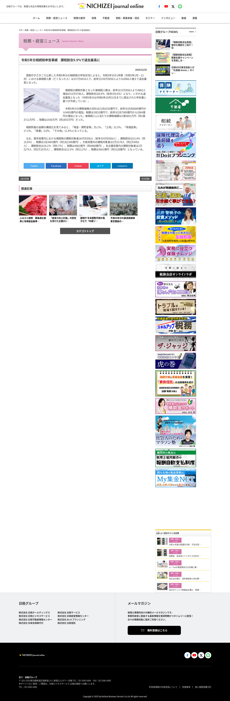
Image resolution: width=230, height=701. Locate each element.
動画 (183, 18)
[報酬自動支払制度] (175, 458)
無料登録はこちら (157, 630)
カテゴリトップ (85, 231)
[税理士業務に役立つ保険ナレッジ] (175, 253)
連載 (194, 18)
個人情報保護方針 (203, 686)
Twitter (34, 165)
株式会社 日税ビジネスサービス (34, 615)
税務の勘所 (79, 18)
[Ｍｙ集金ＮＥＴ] (175, 478)
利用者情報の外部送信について (163, 686)
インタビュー (168, 18)
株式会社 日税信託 (67, 622)
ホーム (36, 18)
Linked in (122, 165)
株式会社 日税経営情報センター (73, 615)
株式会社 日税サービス (69, 612)
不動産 (106, 18)
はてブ (100, 165)
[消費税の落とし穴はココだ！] (175, 289)
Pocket (78, 165)
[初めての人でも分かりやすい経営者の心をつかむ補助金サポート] (175, 406)
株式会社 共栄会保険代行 (31, 622)
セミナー (150, 18)
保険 (94, 18)
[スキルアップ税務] (175, 325)
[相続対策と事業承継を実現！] (175, 383)
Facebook (56, 165)
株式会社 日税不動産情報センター (35, 619)
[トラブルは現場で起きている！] (175, 307)
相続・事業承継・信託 (127, 18)
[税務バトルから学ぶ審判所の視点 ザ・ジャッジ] (175, 343)
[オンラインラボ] (175, 272)
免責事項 (186, 686)
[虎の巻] (175, 361)
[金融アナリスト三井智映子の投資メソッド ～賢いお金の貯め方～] (175, 216)
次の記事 (145, 178)
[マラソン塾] (175, 431)
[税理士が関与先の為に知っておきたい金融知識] (175, 234)
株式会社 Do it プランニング (71, 619)
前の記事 (25, 178)
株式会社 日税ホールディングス (34, 612)
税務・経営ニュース (56, 18)
